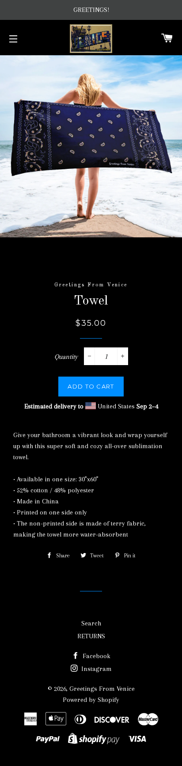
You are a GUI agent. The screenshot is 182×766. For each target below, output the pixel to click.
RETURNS (91, 636)
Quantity (66, 357)
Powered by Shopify (91, 700)
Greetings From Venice (102, 689)
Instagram (96, 669)
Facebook (95, 656)
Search (91, 623)
